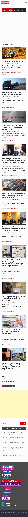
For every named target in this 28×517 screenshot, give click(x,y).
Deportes (19, 72)
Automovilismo (8, 56)
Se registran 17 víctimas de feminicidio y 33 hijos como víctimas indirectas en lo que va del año (13, 449)
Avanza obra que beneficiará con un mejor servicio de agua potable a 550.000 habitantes (13, 195)
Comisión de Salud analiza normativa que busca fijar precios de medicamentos (13, 332)
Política (6, 325)
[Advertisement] (14, 26)
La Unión (5, 232)
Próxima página (10, 386)
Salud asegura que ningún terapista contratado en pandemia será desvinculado (13, 298)
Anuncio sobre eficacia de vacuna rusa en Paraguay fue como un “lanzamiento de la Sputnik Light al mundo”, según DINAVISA (13, 263)
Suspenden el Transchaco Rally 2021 (13, 61)
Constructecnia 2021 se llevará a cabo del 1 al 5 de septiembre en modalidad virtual (12, 127)
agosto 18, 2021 (16, 63)
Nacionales (4, 74)
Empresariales (8, 120)
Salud (16, 175)
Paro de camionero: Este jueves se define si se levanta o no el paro (13, 93)
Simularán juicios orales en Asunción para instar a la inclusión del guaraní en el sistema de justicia (14, 229)
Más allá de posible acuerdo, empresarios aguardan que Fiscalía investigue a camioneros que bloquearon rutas (13, 366)
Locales (6, 188)
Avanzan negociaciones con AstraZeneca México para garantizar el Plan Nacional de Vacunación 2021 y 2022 (13, 161)
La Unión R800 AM (6, 63)
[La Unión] (5, 2)
